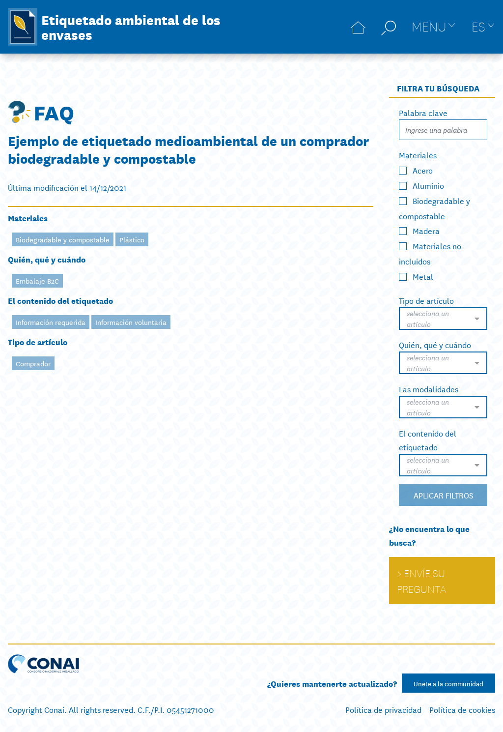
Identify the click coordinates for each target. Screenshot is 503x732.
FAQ (53, 111)
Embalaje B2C (37, 280)
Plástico (131, 239)
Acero (423, 170)
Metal (423, 276)
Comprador (33, 363)
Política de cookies (462, 709)
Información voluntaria (131, 322)
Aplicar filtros (443, 495)
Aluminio (428, 185)
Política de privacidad (383, 709)
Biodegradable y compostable (63, 239)
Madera (426, 230)
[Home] (358, 27)
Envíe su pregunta (421, 580)
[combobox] (443, 318)
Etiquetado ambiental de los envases (131, 26)
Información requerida (50, 322)
